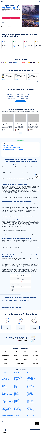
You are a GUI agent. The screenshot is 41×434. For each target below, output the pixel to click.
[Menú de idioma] (36, 1)
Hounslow (16, 387)
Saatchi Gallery (29, 385)
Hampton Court (16, 384)
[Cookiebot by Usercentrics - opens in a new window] (4, 432)
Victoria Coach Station (30, 407)
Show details (10, 432)
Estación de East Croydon (5, 409)
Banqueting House (4, 377)
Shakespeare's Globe (30, 386)
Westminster (29, 411)
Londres (6, 418)
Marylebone (16, 401)
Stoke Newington (30, 394)
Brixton (3, 386)
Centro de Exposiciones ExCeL (6, 395)
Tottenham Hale (29, 401)
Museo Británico (16, 403)
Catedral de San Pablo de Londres (7, 394)
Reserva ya (20, 101)
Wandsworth (29, 408)
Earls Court (3, 400)
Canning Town (4, 393)
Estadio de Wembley (17, 376)
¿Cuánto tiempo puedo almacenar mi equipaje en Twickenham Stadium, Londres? (14, 305)
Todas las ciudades (16, 1)
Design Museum (4, 399)
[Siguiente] (38, 81)
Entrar (37, 1)
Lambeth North (16, 395)
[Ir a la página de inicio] (3, 1)
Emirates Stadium (4, 402)
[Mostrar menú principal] (39, 1)
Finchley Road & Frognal (18, 377)
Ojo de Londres (16, 414)
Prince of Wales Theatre (31, 378)
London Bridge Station (17, 399)
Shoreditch (29, 388)
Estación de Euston (4, 410)
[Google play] (20, 340)
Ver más (14, 46)
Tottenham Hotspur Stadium (31, 402)
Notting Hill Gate (17, 408)
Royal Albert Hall (29, 384)
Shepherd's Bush (30, 387)
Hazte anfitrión (22, 1)
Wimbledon (29, 414)
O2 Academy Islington (17, 409)
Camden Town (4, 391)
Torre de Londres (30, 399)
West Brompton (29, 409)
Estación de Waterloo (17, 373)
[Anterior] (37, 81)
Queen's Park (29, 380)
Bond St (3, 384)
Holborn (15, 385)
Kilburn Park (16, 392)
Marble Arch (16, 400)
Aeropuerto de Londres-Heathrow (7, 373)
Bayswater (3, 380)
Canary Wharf (4, 392)
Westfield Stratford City (31, 410)
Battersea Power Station (5, 379)
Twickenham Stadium (30, 403)
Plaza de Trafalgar (30, 377)
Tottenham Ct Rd (30, 400)
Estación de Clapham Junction (6, 408)
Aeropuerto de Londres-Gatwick (7, 372)
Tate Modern (29, 395)
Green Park (16, 380)
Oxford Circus (16, 415)
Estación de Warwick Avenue (18, 372)
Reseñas (26, 1)
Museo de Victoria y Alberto (18, 407)
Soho (28, 391)
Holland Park (16, 386)
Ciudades (4, 418)
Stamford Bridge (29, 392)
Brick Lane (3, 385)
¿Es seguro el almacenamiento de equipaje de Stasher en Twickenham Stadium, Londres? (15, 300)
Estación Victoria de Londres (6, 403)
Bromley (3, 388)
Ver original (6, 47)
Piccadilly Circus (29, 376)
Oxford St (28, 372)
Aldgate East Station (5, 376)
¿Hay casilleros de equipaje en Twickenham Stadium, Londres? (11, 307)
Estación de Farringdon (5, 411)
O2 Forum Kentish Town (18, 410)
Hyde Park (16, 388)
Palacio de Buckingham (30, 373)
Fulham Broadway (17, 378)
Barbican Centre (4, 378)
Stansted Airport (29, 393)
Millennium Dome (17, 402)
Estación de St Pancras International (7, 415)
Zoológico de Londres (30, 415)
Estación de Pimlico (5, 414)
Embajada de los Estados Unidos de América (8, 401)
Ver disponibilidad (11, 18)
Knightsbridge (16, 394)
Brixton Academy (4, 387)
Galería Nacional (16, 379)
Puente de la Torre (30, 379)
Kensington (16, 391)
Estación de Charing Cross (6, 407)
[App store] (25, 340)
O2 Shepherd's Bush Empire (18, 411)
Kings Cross (16, 393)
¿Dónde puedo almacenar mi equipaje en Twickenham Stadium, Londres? (13, 302)
